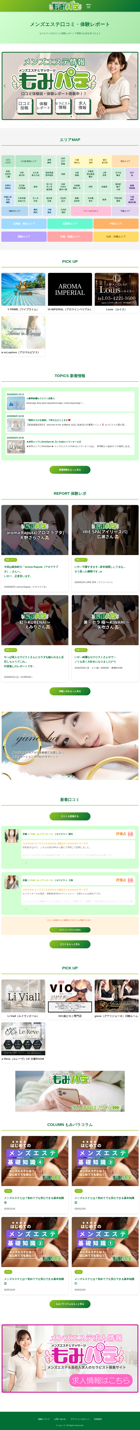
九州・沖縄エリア (116, 236)
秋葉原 (104, 187)
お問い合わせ (60, 1419)
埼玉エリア (125, 161)
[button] (135, 86)
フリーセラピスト (91, 211)
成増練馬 (49, 161)
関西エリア (24, 236)
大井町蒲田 (63, 211)
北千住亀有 (118, 174)
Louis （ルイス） (116, 309)
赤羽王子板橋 (63, 161)
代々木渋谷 (35, 199)
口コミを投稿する (70, 816)
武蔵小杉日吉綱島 (8, 199)
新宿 (35, 187)
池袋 (63, 174)
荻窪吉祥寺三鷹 (8, 174)
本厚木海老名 (8, 186)
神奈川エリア (15, 211)
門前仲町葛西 (118, 199)
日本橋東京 (91, 199)
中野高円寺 (22, 174)
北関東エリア (70, 223)
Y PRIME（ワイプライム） (23, 309)
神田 (91, 187)
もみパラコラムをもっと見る (70, 1304)
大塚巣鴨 (77, 174)
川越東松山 (77, 161)
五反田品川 (63, 199)
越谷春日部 (105, 161)
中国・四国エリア (70, 236)
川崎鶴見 (49, 211)
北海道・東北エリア (24, 223)
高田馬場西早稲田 (49, 174)
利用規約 (98, 1419)
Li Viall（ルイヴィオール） (41, 834)
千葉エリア (125, 211)
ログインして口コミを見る (70, 930)
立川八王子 (8, 161)
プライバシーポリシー (80, 1419)
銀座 (104, 199)
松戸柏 (132, 174)
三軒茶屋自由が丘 (22, 199)
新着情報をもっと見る (70, 470)
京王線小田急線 (22, 186)
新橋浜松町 (77, 199)
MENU (88, 5)
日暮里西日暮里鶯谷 (90, 174)
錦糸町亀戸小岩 (118, 187)
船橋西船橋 (132, 186)
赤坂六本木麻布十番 (63, 187)
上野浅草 (104, 174)
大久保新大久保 (35, 174)
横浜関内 (35, 211)
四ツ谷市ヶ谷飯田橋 (49, 187)
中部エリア (116, 223)
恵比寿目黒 (49, 199)
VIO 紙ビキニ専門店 (70, 1016)
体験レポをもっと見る (70, 691)
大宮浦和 (91, 161)
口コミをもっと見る (70, 944)
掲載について (44, 1419)
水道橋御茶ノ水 (77, 186)
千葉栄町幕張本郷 (132, 199)
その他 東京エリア (29, 161)
